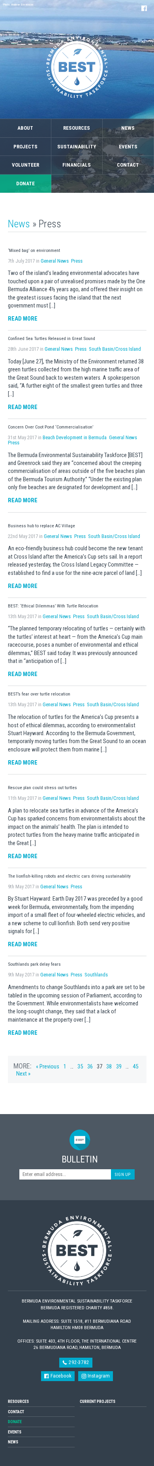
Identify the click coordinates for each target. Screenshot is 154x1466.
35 (80, 1066)
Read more (23, 318)
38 (109, 1066)
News (128, 128)
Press (77, 261)
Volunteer (25, 165)
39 (119, 1066)
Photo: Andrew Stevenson (18, 4)
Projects (25, 147)
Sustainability (76, 147)
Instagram (98, 1376)
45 (135, 1066)
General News (55, 261)
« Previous (47, 1066)
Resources (76, 128)
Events (128, 147)
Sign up (123, 1174)
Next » (23, 1073)
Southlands (96, 975)
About (25, 128)
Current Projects (97, 1401)
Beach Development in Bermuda (75, 437)
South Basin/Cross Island (115, 349)
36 (90, 1066)
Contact (128, 165)
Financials (76, 165)
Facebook (60, 1376)
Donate (25, 183)
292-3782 (78, 1362)
